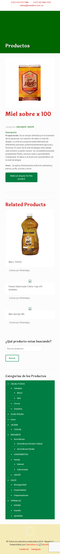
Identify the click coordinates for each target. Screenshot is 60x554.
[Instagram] (32, 9)
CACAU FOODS (18, 384)
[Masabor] (30, 23)
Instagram (36, 549)
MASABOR (21, 127)
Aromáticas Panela (25, 449)
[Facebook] (28, 9)
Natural (20, 464)
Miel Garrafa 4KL (17, 314)
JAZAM (14, 425)
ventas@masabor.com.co (32, 5)
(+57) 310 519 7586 (19, 2)
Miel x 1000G (15, 262)
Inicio (13, 419)
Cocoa (17, 403)
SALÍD (13, 480)
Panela (17, 459)
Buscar (12, 358)
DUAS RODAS (17, 414)
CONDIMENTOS (21, 454)
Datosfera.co (32, 544)
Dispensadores (21, 495)
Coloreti (17, 429)
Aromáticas (19, 439)
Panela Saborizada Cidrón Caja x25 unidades (25, 288)
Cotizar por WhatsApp (19, 270)
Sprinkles (18, 516)
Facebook (24, 549)
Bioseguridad (20, 484)
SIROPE (30, 127)
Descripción (11, 132)
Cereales (18, 388)
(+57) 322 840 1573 (42, 2)
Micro (19, 393)
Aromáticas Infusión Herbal (29, 443)
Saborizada (22, 469)
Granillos (18, 409)
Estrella (17, 505)
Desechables (20, 490)
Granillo (17, 510)
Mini (19, 398)
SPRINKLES (16, 500)
